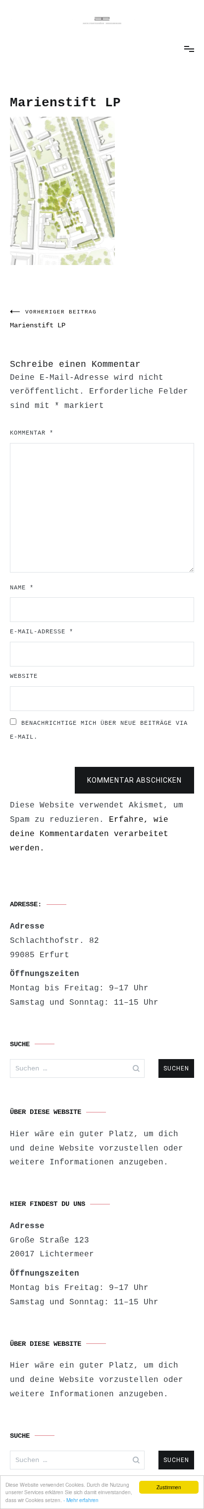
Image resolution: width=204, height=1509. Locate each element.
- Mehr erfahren (81, 1500)
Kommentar (31, 433)
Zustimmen (168, 1487)
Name (22, 587)
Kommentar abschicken (134, 780)
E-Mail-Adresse (41, 631)
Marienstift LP (53, 319)
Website (24, 676)
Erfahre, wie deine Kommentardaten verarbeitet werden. (89, 834)
